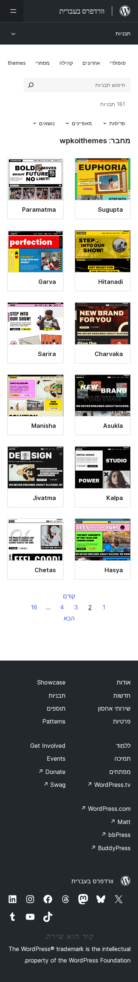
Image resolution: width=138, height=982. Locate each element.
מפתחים (120, 771)
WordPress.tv (109, 784)
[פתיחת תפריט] (12, 11)
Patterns (54, 721)
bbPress (116, 834)
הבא (69, 618)
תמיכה (122, 758)
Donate (52, 771)
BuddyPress (111, 848)
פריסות (117, 123)
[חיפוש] (31, 85)
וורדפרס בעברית (92, 881)
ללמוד (123, 745)
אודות (124, 682)
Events (56, 758)
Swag (54, 784)
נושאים (46, 123)
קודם (69, 596)
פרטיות (122, 721)
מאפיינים (82, 123)
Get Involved (48, 745)
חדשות (122, 695)
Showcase (51, 682)
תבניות (123, 33)
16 (34, 607)
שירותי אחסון (114, 708)
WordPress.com (106, 808)
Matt (120, 822)
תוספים (56, 708)
